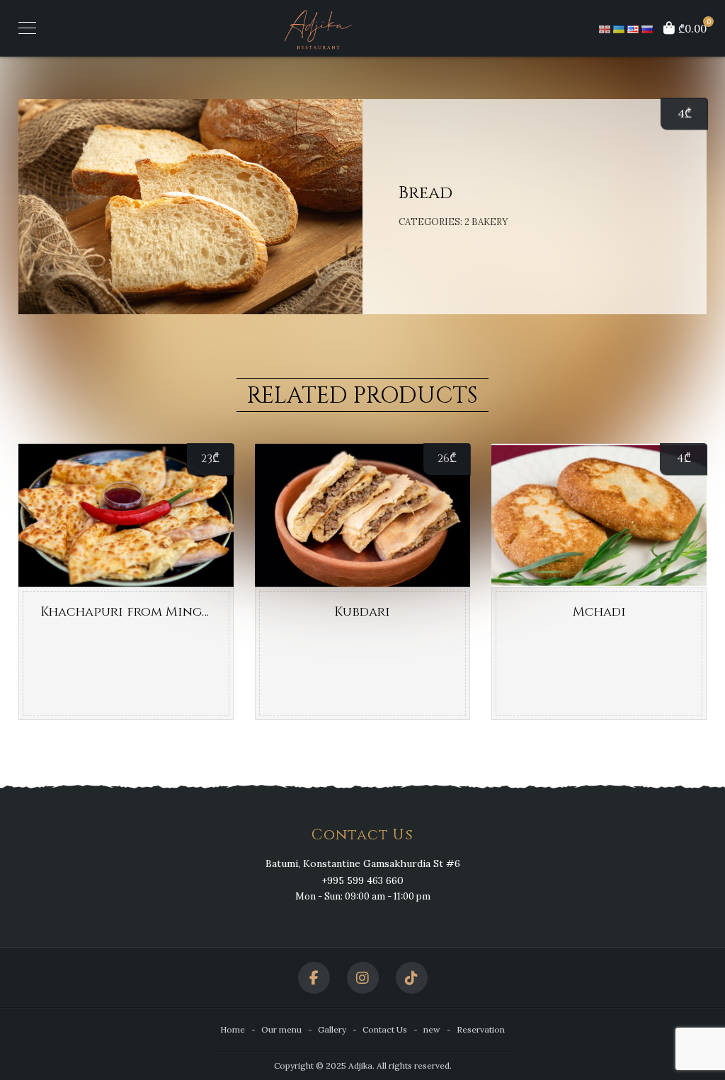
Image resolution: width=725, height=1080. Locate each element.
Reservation (481, 1029)
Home (232, 1029)
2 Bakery (486, 222)
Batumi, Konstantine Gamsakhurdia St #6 (363, 863)
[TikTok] (412, 978)
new (431, 1029)
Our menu (281, 1029)
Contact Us (384, 1029)
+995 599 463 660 (362, 880)
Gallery (332, 1029)
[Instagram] (363, 978)
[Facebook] (314, 978)
